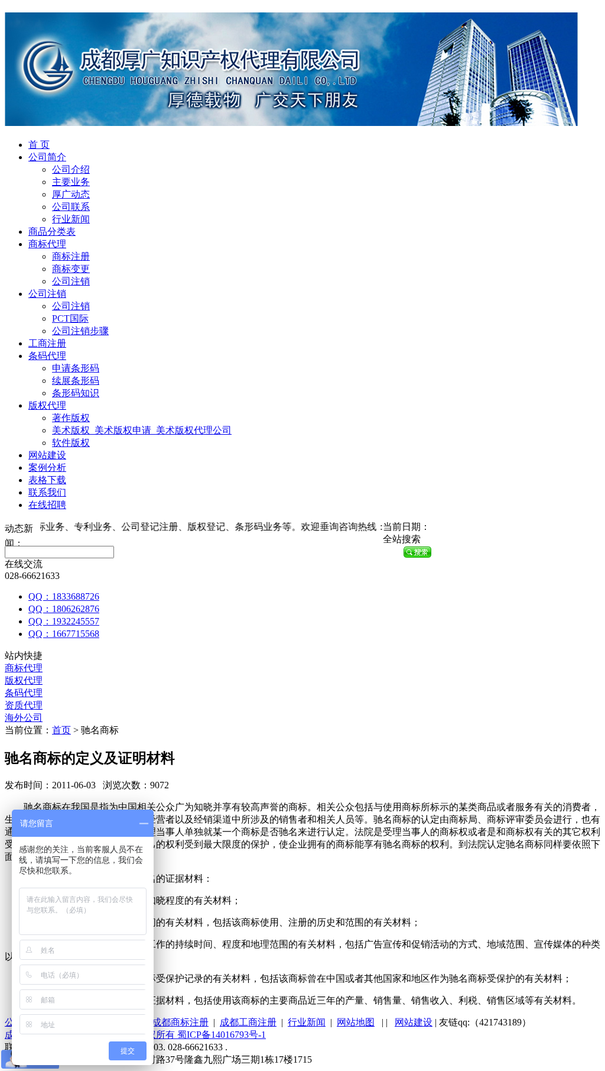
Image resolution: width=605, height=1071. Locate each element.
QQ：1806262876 (63, 609)
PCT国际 (70, 318)
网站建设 (47, 455)
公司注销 (71, 281)
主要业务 (71, 182)
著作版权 (71, 418)
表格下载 (47, 480)
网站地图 (356, 1022)
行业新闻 (71, 219)
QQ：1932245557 (63, 621)
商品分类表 (52, 232)
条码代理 (47, 356)
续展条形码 (75, 381)
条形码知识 (75, 393)
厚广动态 (71, 194)
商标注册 (71, 256)
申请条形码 (75, 368)
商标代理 (47, 244)
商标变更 (71, 269)
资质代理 (24, 705)
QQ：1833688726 (63, 596)
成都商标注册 (180, 1022)
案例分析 (47, 467)
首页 (61, 730)
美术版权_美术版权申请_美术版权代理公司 (142, 430)
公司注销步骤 (80, 331)
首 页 (39, 145)
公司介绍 (71, 169)
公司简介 (47, 157)
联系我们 (47, 492)
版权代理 (47, 405)
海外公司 (24, 718)
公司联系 (71, 207)
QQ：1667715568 (63, 634)
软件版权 (71, 443)
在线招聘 (47, 505)
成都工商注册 (248, 1022)
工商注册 (47, 343)
